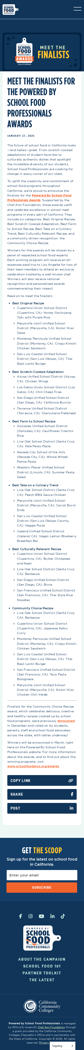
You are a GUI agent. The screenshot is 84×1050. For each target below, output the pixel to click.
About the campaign (42, 959)
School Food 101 (42, 966)
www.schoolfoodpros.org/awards (33, 766)
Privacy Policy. (48, 1042)
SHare (17, 794)
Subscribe (42, 887)
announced (66, 721)
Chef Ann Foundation (51, 1027)
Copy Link (21, 780)
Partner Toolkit (42, 973)
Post (15, 808)
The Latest (42, 980)
